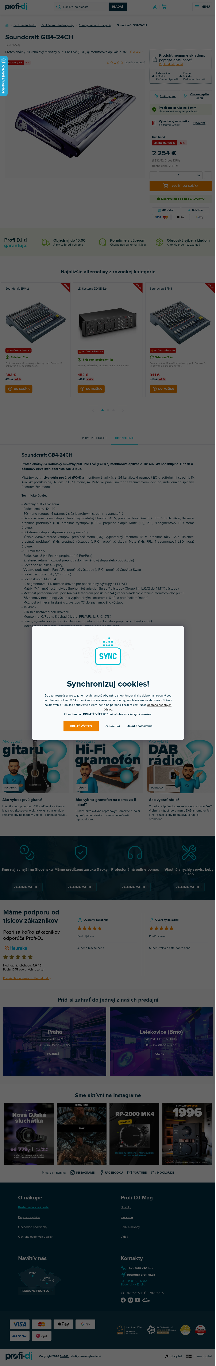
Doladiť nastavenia (140, 726)
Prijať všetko (81, 726)
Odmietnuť (112, 726)
